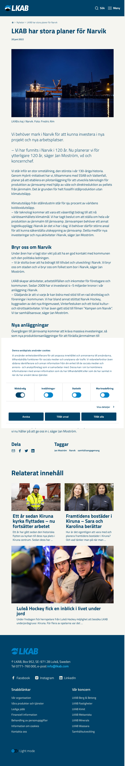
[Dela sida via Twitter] (26, 451)
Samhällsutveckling (83, 731)
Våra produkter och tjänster (27, 703)
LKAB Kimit (78, 709)
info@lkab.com (58, 666)
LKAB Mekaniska (82, 714)
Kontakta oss (19, 731)
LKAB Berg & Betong (84, 698)
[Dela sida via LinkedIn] (33, 451)
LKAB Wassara (80, 726)
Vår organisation (21, 698)
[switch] (48, 394)
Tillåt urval (63, 417)
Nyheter (20, 22)
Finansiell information (24, 714)
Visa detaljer (103, 407)
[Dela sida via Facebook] (20, 451)
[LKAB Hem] (16, 8)
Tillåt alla (99, 417)
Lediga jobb (18, 709)
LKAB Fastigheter (82, 703)
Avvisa (26, 417)
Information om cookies (25, 726)
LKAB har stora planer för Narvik (42, 22)
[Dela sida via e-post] (13, 451)
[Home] (12, 22)
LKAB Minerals (80, 720)
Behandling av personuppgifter (29, 720)
